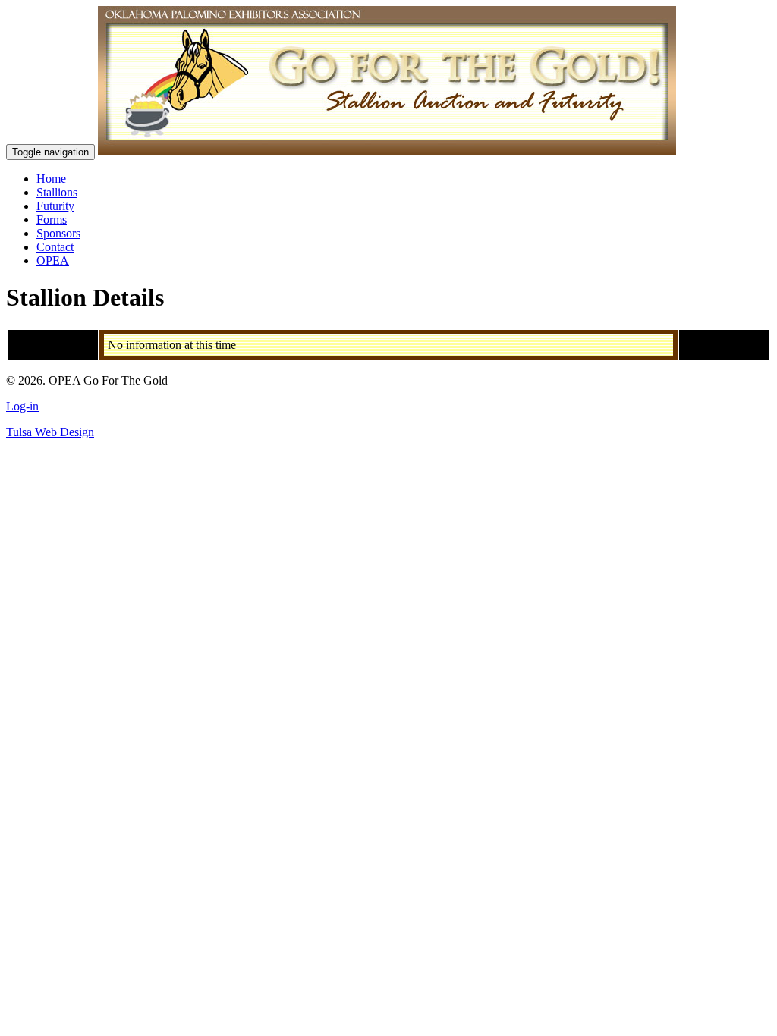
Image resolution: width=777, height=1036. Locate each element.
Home (51, 178)
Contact (55, 246)
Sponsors (58, 233)
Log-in (22, 406)
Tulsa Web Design (50, 431)
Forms (51, 219)
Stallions (56, 192)
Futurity (55, 205)
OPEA (52, 260)
